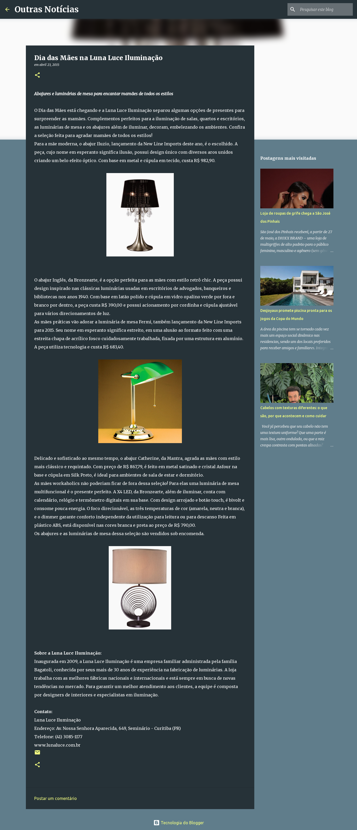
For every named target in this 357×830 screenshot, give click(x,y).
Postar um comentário (55, 798)
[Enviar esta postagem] (37, 754)
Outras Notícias (47, 9)
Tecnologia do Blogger (182, 822)
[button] (37, 75)
